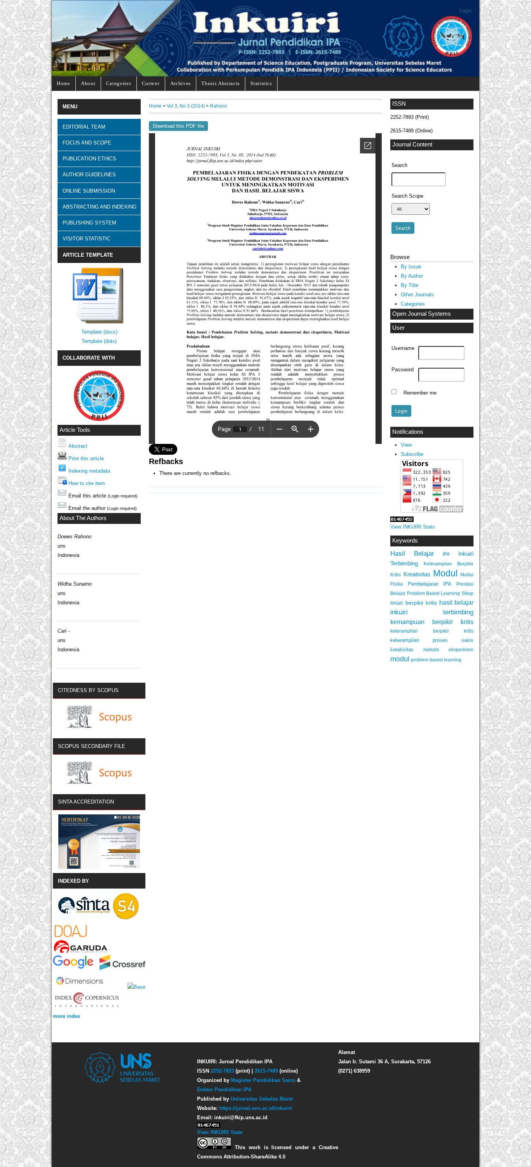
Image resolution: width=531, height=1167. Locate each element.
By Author (412, 276)
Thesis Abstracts (220, 83)
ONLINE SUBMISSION (89, 191)
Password (402, 369)
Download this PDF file (178, 126)
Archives (180, 83)
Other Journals (417, 294)
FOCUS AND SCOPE (87, 143)
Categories (118, 83)
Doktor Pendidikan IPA (224, 1089)
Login (465, 11)
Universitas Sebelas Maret (262, 1099)
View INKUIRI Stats (412, 527)
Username (402, 348)
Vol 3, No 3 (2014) (186, 105)
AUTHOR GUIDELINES (89, 174)
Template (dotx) (99, 341)
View (406, 445)
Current (151, 83)
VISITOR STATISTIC (86, 239)
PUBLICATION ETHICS (89, 159)
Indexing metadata (89, 471)
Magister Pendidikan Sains (263, 1080)
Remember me (420, 392)
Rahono (218, 105)
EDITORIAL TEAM (84, 127)
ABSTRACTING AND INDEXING (99, 207)
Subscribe (412, 454)
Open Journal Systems (421, 314)
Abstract (77, 446)
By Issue (411, 267)
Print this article (86, 458)
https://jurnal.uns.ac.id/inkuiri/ (255, 1108)
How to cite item (86, 483)
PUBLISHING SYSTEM (89, 223)
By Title (409, 285)
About (88, 83)
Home (63, 83)
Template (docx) (99, 332)
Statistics (261, 83)
